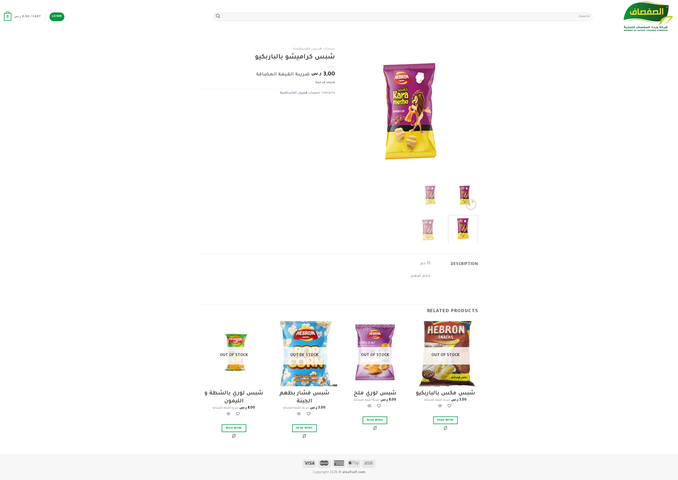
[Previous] (469, 111)
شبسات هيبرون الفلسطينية (314, 49)
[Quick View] (440, 407)
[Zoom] (471, 204)
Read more (445, 420)
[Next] (348, 111)
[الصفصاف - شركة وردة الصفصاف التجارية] (637, 17)
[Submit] (217, 16)
